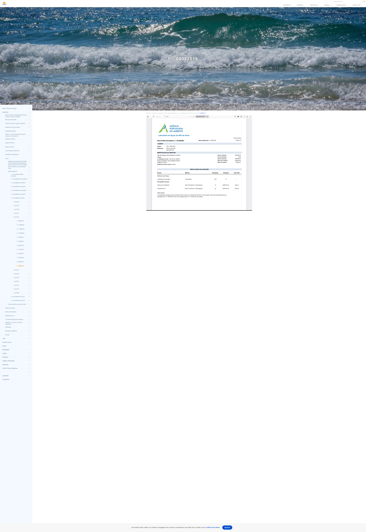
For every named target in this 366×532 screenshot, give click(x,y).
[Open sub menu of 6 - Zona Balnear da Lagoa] (29, 194)
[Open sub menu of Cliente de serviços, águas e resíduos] (29, 123)
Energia (7, 334)
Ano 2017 (16, 213)
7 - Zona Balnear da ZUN (17, 198)
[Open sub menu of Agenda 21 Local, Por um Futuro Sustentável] (29, 323)
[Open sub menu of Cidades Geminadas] (29, 361)
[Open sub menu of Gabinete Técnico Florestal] (29, 127)
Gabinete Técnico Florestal (12, 127)
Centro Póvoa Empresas (9, 368)
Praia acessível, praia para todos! (17, 304)
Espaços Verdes (9, 147)
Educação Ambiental (10, 119)
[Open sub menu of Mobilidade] (29, 349)
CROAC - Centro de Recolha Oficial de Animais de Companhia (15, 135)
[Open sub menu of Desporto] (29, 357)
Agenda (326, 5)
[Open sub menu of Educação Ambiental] (29, 119)
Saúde (4, 346)
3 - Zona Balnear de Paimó (18, 183)
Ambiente (5, 112)
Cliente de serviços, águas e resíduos (15, 123)
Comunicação (341, 5)
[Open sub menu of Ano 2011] (29, 285)
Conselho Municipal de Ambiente (14, 319)
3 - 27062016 (20, 241)
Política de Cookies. (213, 527)
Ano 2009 (16, 293)
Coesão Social (6, 342)
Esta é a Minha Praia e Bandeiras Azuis (17, 167)
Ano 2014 (16, 274)
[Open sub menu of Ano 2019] (29, 205)
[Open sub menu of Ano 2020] (29, 202)
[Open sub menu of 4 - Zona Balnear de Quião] (29, 186)
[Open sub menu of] (29, 372)
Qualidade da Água (10, 131)
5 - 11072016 (20, 249)
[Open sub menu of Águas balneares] (29, 171)
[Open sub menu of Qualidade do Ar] (29, 315)
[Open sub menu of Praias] (29, 158)
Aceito (227, 527)
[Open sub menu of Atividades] (29, 327)
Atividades (8, 327)
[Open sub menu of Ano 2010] (29, 289)
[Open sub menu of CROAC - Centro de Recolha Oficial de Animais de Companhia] (29, 135)
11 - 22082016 (20, 229)
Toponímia (5, 379)
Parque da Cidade (10, 308)
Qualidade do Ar (9, 315)
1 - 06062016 (20, 221)
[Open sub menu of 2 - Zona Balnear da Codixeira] (29, 179)
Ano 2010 (16, 289)
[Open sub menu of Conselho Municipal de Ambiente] (29, 319)
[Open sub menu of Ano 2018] (29, 209)
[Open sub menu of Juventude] (29, 375)
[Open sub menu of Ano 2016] (29, 217)
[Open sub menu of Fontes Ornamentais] (29, 312)
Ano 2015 (16, 270)
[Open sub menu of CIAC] (29, 338)
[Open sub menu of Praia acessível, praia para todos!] (29, 304)
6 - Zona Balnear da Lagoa (18, 194)
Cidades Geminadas (8, 361)
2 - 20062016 (20, 237)
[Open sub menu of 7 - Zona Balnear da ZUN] (29, 198)
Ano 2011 (16, 285)
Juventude (5, 376)
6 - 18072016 (20, 253)
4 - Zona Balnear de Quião (18, 186)
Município (286, 5)
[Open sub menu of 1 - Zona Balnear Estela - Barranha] (29, 175)
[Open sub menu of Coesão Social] (29, 342)
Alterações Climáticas (11, 331)
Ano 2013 (16, 277)
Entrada (148, 113)
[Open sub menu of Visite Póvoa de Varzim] (29, 108)
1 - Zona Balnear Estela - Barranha (17, 175)
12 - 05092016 (20, 233)
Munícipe (300, 5)
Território (313, 5)
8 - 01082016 (20, 262)
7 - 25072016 (20, 257)
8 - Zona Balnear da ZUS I (18, 296)
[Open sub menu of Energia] (29, 334)
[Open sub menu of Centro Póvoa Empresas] (29, 368)
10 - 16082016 (20, 225)
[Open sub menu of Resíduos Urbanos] (29, 139)
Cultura (4, 353)
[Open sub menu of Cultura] (29, 353)
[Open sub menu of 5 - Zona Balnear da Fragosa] (29, 190)
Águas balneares (12, 171)
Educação (5, 364)
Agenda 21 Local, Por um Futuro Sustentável (13, 323)
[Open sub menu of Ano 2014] (29, 274)
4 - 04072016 (20, 245)
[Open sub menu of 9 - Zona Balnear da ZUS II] (29, 300)
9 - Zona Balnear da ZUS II (18, 300)
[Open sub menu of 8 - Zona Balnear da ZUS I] (29, 296)
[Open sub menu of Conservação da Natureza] (29, 150)
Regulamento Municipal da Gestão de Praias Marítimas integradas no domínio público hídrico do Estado (17, 163)
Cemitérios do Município (11, 154)
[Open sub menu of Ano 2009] (29, 293)
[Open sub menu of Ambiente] (29, 112)
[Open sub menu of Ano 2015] (29, 270)
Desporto (5, 357)
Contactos (356, 5)
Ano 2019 (16, 205)
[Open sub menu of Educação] (29, 364)
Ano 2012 (16, 281)
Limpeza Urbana (9, 143)
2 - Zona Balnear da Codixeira (19, 179)
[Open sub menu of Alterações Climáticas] (29, 331)
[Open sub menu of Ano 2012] (29, 281)
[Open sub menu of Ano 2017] (29, 213)
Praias (7, 158)
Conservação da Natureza (12, 150)
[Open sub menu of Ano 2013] (29, 277)
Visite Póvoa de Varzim (9, 108)
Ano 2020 (16, 202)
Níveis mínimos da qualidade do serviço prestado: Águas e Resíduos (16, 115)
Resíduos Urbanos (10, 139)
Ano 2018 (16, 209)
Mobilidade (5, 350)
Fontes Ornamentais (10, 312)
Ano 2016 (16, 217)
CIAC (3, 338)
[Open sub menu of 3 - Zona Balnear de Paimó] (29, 183)
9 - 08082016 (20, 266)
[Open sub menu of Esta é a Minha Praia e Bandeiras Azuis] (29, 167)
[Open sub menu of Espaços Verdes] (29, 147)
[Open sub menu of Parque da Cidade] (29, 308)
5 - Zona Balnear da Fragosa (18, 190)
